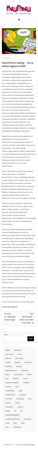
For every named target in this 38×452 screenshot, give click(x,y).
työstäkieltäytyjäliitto (12, 415)
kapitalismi (24, 370)
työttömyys (28, 419)
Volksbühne (17, 427)
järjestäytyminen (11, 370)
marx (17, 387)
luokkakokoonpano (12, 383)
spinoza (20, 407)
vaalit (7, 423)
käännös (16, 379)
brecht (19, 354)
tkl (15, 411)
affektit (7, 350)
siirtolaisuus (9, 407)
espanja (17, 362)
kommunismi (18, 374)
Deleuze (8, 358)
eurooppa (28, 362)
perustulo (22, 395)
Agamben (17, 350)
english (7, 362)
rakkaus (8, 403)
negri (20, 391)
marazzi (8, 387)
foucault (19, 366)
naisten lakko (9, 391)
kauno (7, 374)
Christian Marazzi (9, 307)
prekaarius (20, 399)
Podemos (8, 399)
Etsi (6, 335)
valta (15, 423)
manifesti (26, 383)
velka (23, 423)
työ (21, 411)
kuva (7, 379)
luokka (25, 379)
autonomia (9, 354)
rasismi (17, 403)
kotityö (29, 374)
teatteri (7, 411)
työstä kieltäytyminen (12, 419)
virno (7, 427)
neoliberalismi (10, 395)
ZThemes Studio (29, 445)
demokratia (19, 358)
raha (29, 399)
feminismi (8, 366)
